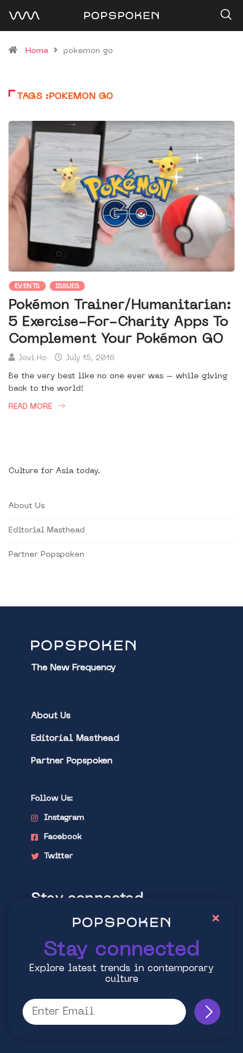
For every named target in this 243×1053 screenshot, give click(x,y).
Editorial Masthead (46, 530)
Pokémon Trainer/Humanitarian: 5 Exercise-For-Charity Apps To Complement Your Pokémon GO (119, 322)
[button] (224, 10)
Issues (67, 286)
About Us (26, 506)
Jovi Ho (32, 358)
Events (27, 286)
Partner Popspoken (46, 554)
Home (37, 51)
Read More (30, 406)
